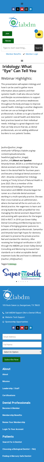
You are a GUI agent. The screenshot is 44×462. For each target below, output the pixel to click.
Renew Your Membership (13, 422)
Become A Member (11, 408)
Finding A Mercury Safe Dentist (16, 456)
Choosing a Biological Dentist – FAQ (19, 449)
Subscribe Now (11, 359)
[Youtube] (22, 9)
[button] (5, 274)
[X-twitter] (18, 9)
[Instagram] (26, 9)
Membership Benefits (12, 415)
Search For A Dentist (12, 442)
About (5, 374)
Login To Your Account (12, 429)
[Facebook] (13, 9)
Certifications (8, 395)
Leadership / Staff (10, 388)
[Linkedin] (30, 9)
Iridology (12, 264)
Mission (6, 381)
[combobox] (17, 47)
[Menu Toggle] (22, 3)
